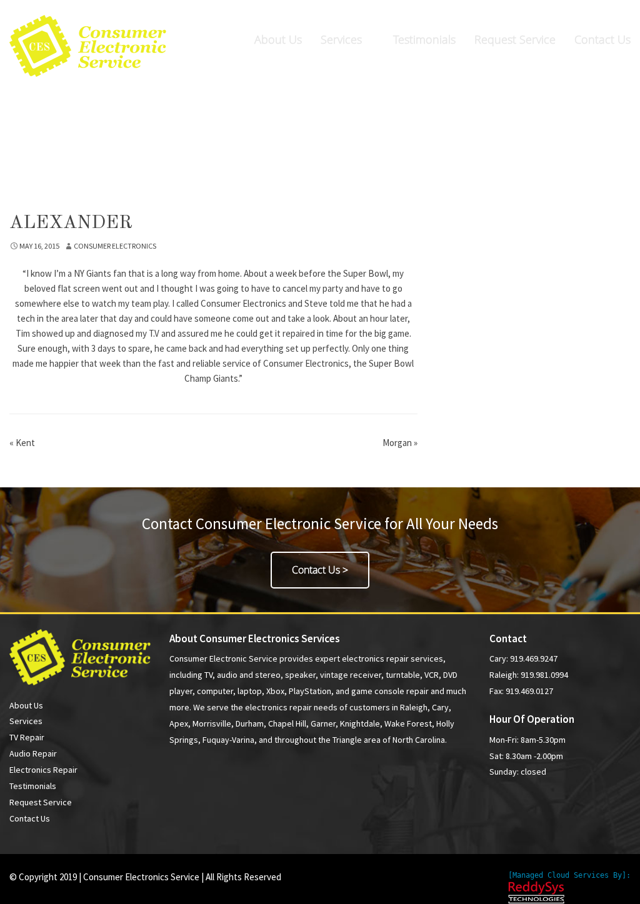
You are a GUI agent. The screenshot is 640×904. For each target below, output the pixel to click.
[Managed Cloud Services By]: (569, 875)
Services (341, 39)
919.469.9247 (461, 13)
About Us (278, 39)
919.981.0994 (593, 13)
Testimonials (424, 39)
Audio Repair (33, 753)
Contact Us (602, 39)
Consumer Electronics (115, 246)
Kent (22, 443)
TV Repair (26, 737)
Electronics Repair (43, 769)
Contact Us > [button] (320, 570)
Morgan (400, 443)
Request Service (515, 39)
